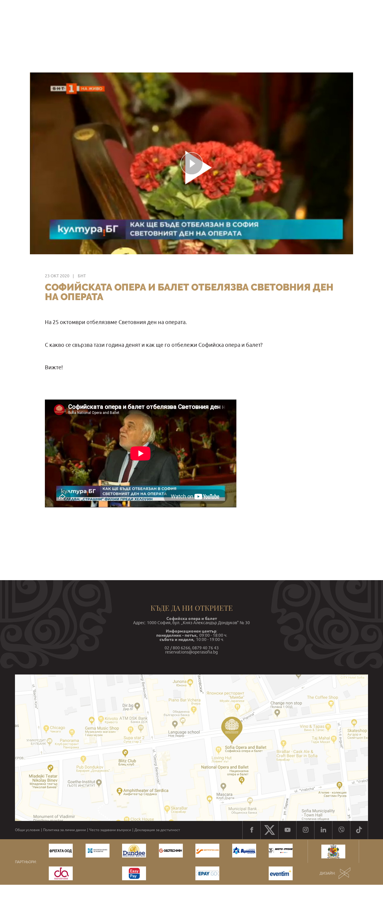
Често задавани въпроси (110, 830)
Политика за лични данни (64, 830)
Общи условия (27, 830)
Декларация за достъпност (157, 830)
